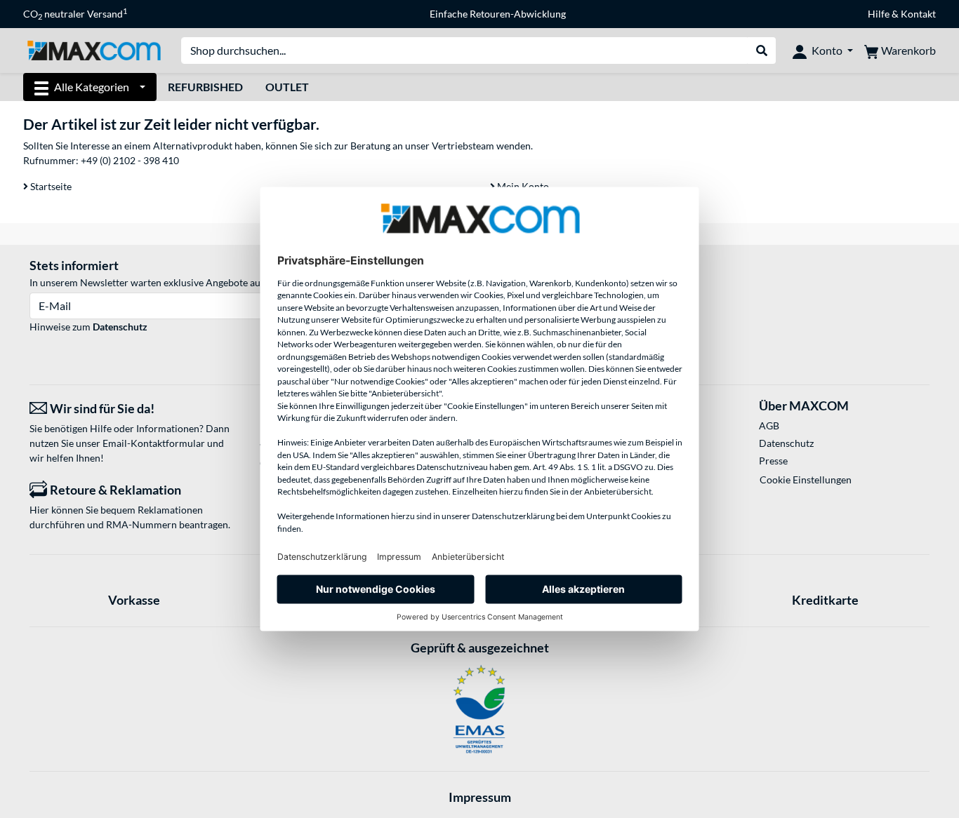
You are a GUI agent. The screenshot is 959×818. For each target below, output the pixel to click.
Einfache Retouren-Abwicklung (498, 14)
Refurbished (205, 86)
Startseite (50, 186)
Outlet (287, 86)
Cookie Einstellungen (806, 479)
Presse (773, 461)
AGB (769, 425)
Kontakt (918, 14)
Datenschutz (120, 327)
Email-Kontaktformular (153, 443)
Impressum (480, 797)
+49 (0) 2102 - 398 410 (130, 160)
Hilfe (878, 14)
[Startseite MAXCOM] (93, 49)
